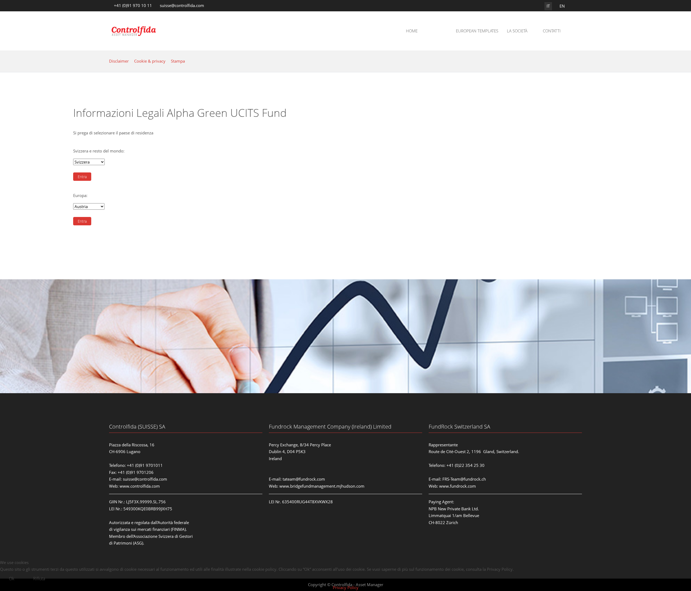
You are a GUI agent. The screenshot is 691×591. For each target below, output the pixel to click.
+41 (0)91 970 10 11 (133, 5)
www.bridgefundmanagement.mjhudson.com (321, 486)
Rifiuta (39, 579)
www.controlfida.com (140, 486)
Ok (11, 579)
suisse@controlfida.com (182, 5)
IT (548, 6)
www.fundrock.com (457, 486)
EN (562, 6)
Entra (82, 176)
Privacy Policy (345, 587)
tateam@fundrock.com (304, 479)
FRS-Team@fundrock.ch (464, 479)
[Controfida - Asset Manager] (134, 31)
